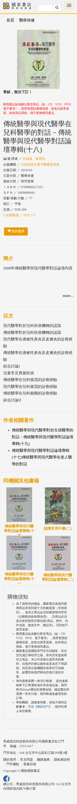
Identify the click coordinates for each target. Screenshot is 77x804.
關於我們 (9, 759)
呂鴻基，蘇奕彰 (34, 158)
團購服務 (43, 759)
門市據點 (12, 764)
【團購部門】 (43, 706)
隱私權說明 (62, 759)
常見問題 (26, 759)
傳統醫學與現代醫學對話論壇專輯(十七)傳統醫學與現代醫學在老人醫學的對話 (42, 457)
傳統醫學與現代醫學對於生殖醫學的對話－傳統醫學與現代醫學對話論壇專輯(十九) (42, 437)
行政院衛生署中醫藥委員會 (40, 164)
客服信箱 (29, 764)
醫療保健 (27, 20)
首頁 (10, 20)
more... (68, 295)
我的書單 (17, 231)
